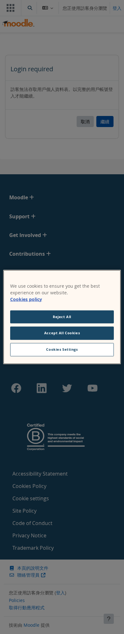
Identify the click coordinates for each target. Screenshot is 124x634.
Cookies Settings (62, 349)
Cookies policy (26, 299)
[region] (62, 317)
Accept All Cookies (62, 333)
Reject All (62, 316)
